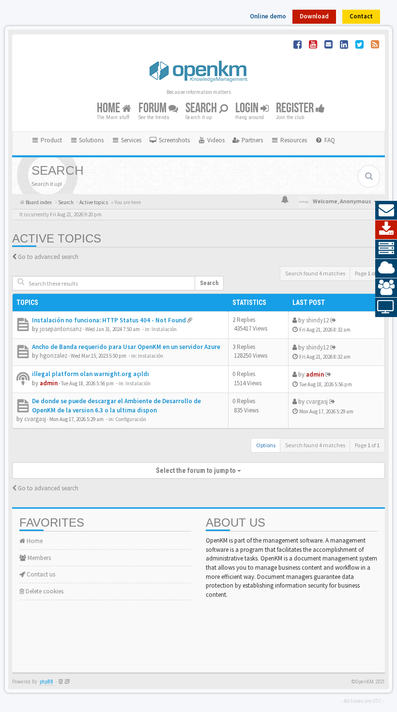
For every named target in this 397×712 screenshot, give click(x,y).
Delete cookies (43, 591)
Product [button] (50, 140)
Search (202, 108)
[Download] (386, 230)
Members (38, 558)
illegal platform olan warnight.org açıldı (90, 374)
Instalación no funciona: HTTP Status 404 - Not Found (109, 320)
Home (109, 108)
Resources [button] (293, 140)
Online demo (268, 16)
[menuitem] (169, 140)
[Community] (386, 288)
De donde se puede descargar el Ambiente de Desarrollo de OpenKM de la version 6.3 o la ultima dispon (116, 405)
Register (296, 108)
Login (247, 108)
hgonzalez (53, 355)
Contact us (40, 574)
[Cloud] (386, 268)
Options (265, 445)
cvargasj (35, 419)
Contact (361, 16)
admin (49, 383)
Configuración (130, 419)
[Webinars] (386, 307)
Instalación (164, 329)
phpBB (46, 682)
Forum (153, 108)
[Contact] (386, 210)
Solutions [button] (90, 140)
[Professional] (386, 249)
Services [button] (130, 140)
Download (314, 16)
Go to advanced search (48, 257)
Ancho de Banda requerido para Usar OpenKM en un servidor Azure (126, 347)
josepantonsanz (61, 329)
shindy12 (317, 320)
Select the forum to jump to (196, 470)
